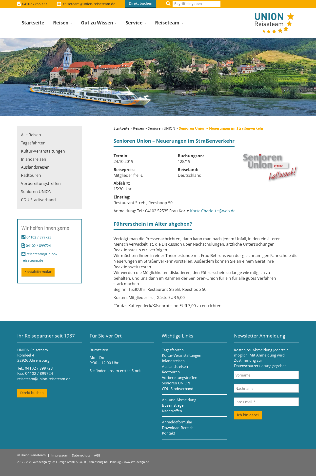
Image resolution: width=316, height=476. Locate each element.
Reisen (61, 23)
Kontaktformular (38, 271)
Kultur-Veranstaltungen (43, 151)
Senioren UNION (161, 128)
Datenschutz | (82, 455)
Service (135, 23)
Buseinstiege (172, 405)
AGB (97, 455)
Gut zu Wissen (97, 23)
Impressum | (61, 455)
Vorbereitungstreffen (41, 183)
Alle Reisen (31, 135)
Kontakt (168, 433)
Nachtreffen (172, 410)
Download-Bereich (178, 427)
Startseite (33, 23)
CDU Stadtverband (38, 199)
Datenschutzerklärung (252, 365)
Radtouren (31, 175)
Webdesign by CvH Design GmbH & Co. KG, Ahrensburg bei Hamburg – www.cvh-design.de (91, 462)
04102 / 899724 (38, 245)
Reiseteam (168, 23)
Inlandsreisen (33, 159)
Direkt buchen (140, 3)
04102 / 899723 (34, 3)
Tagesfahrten (33, 143)
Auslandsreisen (35, 167)
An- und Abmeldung (179, 399)
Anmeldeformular (177, 421)
